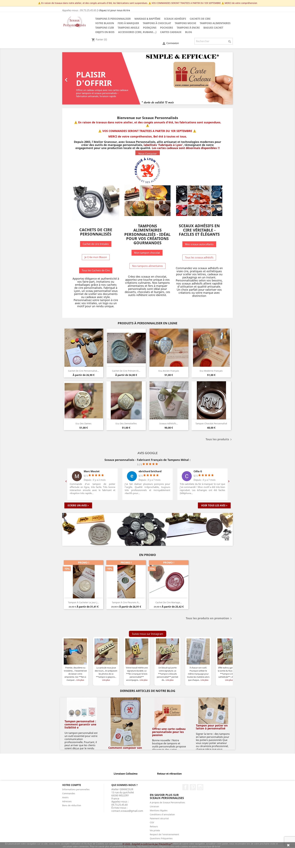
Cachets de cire (200, 18)
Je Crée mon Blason (96, 257)
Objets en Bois (104, 32)
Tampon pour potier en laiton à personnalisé (212, 727)
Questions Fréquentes (161, 838)
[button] (75, 78)
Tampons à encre (188, 27)
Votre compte (71, 785)
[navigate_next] (229, 656)
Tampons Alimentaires (215, 23)
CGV (152, 822)
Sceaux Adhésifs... (168, 423)
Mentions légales (158, 810)
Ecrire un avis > (78, 505)
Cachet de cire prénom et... (126, 370)
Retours (154, 826)
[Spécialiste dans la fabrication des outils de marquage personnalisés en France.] (147, 529)
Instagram (200, 787)
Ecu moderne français (211, 370)
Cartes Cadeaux (170, 32)
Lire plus (80, 680)
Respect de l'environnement (164, 834)
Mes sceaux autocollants (199, 244)
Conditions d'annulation (162, 814)
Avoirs (65, 797)
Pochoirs (166, 27)
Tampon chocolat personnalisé (211, 423)
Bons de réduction (71, 805)
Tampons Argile (128, 27)
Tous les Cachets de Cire (96, 270)
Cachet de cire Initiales (96, 244)
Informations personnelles (76, 789)
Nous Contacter (147, 153)
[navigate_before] (65, 656)
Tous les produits (219, 439)
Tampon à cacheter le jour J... (83, 602)
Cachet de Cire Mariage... (168, 602)
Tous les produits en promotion (209, 618)
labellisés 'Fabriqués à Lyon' (163, 145)
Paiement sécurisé (159, 818)
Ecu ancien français (168, 370)
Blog (188, 32)
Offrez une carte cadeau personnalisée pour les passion (169, 732)
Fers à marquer (128, 23)
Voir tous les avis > (214, 505)
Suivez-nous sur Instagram (147, 634)
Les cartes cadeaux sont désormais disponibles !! (186, 148)
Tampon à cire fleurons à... (126, 602)
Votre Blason (104, 23)
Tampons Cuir (104, 27)
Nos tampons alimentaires (147, 266)
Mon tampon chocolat (147, 252)
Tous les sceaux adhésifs (199, 257)
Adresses (67, 801)
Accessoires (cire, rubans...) (137, 32)
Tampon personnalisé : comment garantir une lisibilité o (80, 724)
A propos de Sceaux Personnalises (167, 802)
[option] (147, 78)
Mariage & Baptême (147, 18)
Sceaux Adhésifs (175, 18)
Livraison (154, 806)
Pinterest (193, 787)
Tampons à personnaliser (113, 18)
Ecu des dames (83, 423)
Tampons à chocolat (157, 23)
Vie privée (155, 830)
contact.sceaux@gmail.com (127, 811)
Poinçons (149, 27)
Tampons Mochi (185, 23)
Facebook (185, 787)
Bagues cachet (213, 27)
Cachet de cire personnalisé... (83, 370)
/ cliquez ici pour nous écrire (113, 10)
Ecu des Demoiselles (126, 423)
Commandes (68, 793)
